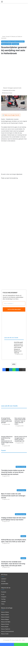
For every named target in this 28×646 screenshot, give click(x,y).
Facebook (3, 592)
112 (14, 364)
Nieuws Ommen (5, 624)
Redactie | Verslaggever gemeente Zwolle (12, 88)
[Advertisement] (14, 20)
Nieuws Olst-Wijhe (5, 621)
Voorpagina (15, 44)
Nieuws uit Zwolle (6, 44)
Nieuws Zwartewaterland (7, 631)
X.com (2, 594)
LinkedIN (3, 601)
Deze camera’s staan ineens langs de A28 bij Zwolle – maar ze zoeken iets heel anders (20, 421)
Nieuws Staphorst (5, 629)
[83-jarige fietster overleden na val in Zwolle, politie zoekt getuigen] (7, 413)
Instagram (3, 596)
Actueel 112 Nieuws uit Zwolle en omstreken (13, 41)
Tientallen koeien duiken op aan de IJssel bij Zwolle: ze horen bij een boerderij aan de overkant (13, 472)
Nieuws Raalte (4, 626)
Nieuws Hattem (5, 614)
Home (3, 36)
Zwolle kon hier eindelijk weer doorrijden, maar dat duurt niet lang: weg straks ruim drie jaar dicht (13, 563)
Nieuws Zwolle (4, 633)
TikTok (2, 604)
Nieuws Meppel (5, 619)
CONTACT (3, 579)
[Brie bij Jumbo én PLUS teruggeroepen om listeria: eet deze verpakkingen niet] (21, 431)
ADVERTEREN (4, 583)
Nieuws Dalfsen (5, 612)
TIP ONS (3, 581)
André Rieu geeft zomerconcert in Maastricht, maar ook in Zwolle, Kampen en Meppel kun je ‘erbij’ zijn (18, 347)
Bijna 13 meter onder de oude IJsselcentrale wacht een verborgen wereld (13, 495)
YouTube (3, 599)
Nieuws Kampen (5, 617)
